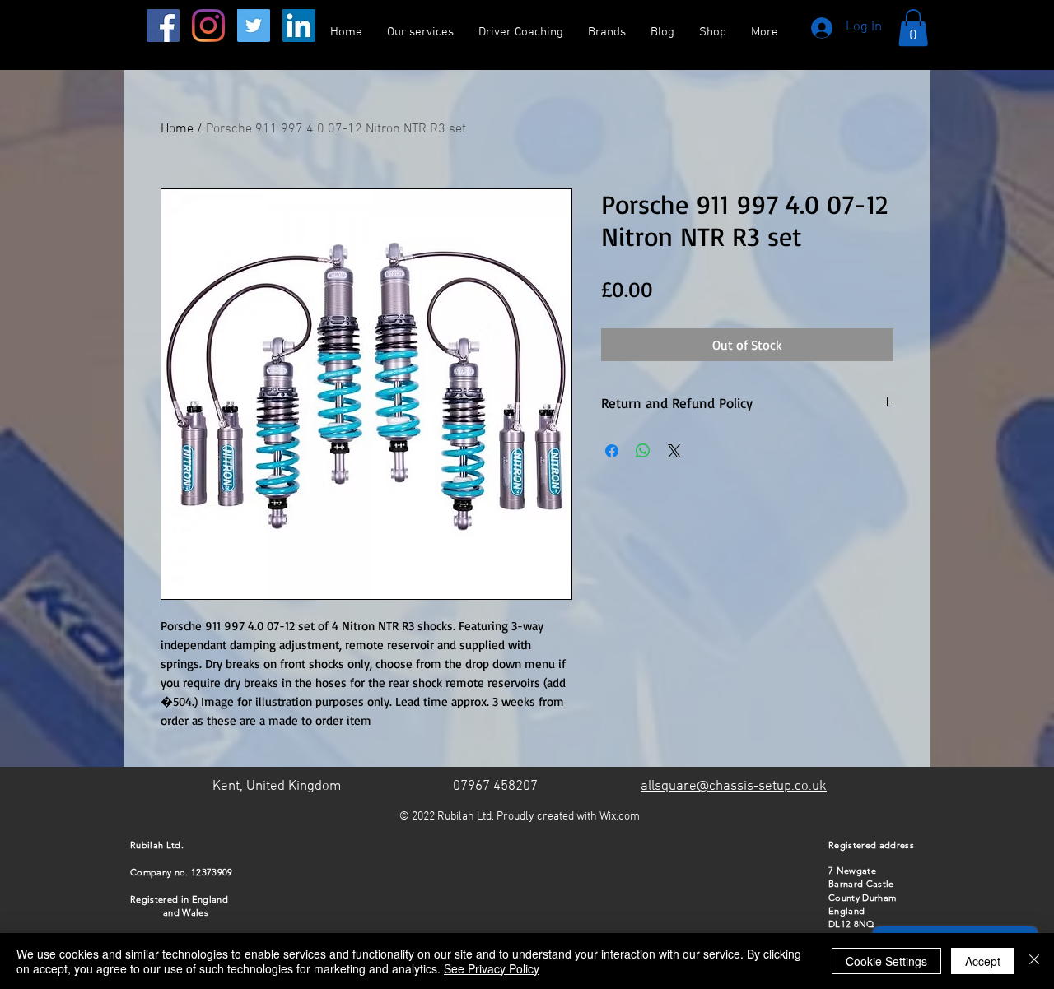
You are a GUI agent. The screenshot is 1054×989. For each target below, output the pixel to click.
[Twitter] (253, 25)
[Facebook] (163, 25)
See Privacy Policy (491, 968)
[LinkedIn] (298, 25)
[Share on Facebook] (612, 451)
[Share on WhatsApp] (643, 451)
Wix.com (619, 817)
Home (177, 129)
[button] (913, 27)
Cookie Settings (886, 961)
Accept (982, 961)
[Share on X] (674, 451)
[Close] (1034, 961)
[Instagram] (208, 25)
